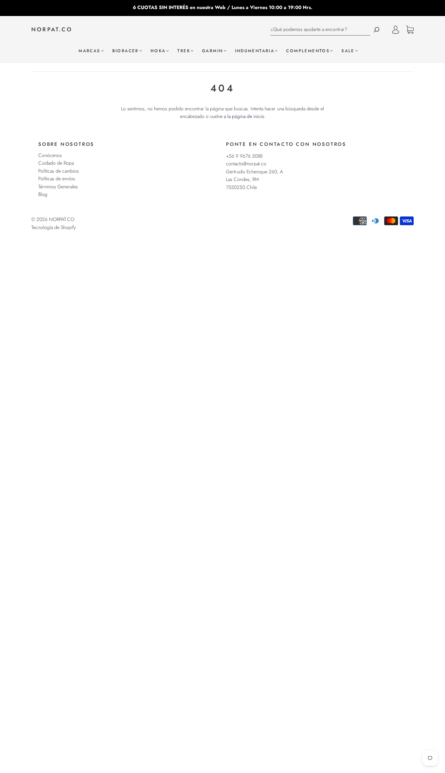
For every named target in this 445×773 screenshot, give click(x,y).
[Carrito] (410, 29)
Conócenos (50, 155)
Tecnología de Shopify (53, 227)
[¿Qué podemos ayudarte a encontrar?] (320, 29)
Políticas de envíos (56, 178)
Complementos (308, 51)
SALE (348, 51)
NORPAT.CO (51, 29)
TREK (183, 51)
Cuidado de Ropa (56, 162)
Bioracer (125, 51)
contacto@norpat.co (246, 163)
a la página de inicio (244, 116)
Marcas (89, 51)
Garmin (212, 51)
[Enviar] (376, 29)
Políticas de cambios (58, 170)
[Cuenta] (395, 29)
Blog (42, 194)
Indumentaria (255, 51)
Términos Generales (58, 186)
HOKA (158, 51)
